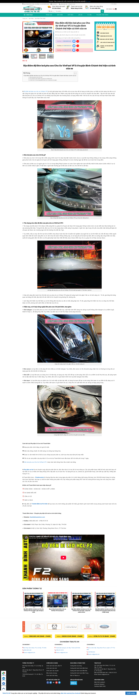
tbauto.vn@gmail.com (29, 652)
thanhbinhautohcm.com (37, 517)
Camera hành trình (99, 686)
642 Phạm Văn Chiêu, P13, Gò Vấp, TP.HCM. (34, 647)
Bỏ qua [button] (88, 1)
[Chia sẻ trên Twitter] (50, 682)
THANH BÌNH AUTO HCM (39, 504)
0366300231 (67, 45)
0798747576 (67, 50)
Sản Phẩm (31, 18)
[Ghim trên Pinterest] (56, 682)
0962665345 (67, 41)
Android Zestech (99, 684)
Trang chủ (49, 14)
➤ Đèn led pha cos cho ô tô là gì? (35, 77)
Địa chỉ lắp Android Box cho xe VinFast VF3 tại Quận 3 (57, 609)
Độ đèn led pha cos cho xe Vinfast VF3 (36, 91)
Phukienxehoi (39, 477)
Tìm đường (4, 675)
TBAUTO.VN (6, 693)
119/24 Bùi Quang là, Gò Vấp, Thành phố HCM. (68, 647)
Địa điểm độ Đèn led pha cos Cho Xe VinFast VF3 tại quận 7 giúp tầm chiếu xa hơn (81, 610)
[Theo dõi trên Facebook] (111, 4)
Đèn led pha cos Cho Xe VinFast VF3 (35, 462)
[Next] (51, 37)
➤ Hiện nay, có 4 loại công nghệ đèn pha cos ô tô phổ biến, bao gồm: (43, 80)
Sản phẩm (60, 14)
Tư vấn (89, 14)
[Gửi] (102, 11)
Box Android (76, 693)
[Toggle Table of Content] (74, 73)
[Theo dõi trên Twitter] (114, 4)
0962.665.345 (27, 650)
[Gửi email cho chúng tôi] (115, 4)
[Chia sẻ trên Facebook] (47, 682)
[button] (111, 9)
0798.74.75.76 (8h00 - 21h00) (104, 636)
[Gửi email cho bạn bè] (53, 682)
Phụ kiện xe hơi (28, 469)
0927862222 (91, 652)
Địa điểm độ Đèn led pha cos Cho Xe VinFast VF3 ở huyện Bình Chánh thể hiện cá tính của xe (50, 75)
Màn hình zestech (99, 682)
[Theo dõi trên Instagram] (112, 4)
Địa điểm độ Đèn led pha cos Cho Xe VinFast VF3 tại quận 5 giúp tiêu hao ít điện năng (105, 610)
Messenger (3, 685)
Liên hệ (80, 14)
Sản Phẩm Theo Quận (40, 18)
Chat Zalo (4, 680)
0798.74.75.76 (60, 650)
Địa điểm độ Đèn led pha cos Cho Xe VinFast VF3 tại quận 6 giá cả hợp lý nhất (34, 610)
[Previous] (25, 37)
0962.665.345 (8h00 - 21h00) (40, 636)
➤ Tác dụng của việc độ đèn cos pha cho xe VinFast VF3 (40, 78)
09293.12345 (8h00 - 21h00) (72, 636)
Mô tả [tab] (24, 61)
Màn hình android (66, 693)
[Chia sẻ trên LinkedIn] (59, 682)
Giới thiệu (70, 14)
